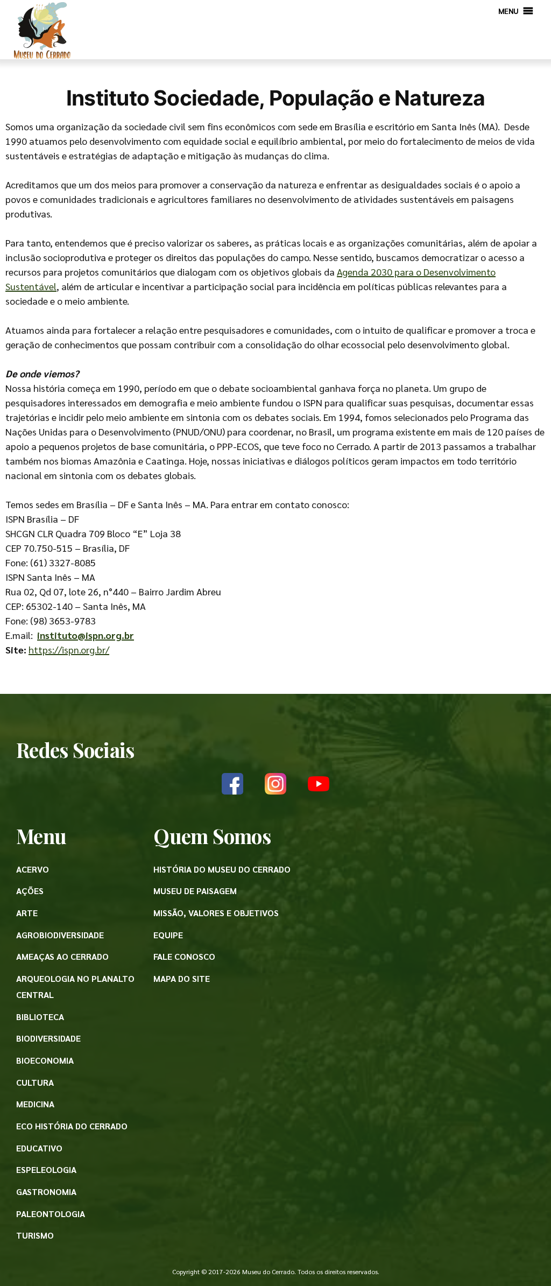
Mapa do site (181, 978)
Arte (27, 912)
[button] (508, 11)
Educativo (39, 1148)
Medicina (35, 1103)
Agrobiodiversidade (60, 934)
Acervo (32, 869)
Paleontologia (50, 1213)
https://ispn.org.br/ (69, 649)
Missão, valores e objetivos (216, 912)
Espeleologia (46, 1169)
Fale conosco (184, 956)
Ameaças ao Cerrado (62, 956)
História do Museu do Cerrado (222, 869)
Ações (30, 890)
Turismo (35, 1235)
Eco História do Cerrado (72, 1126)
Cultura (35, 1082)
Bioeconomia (45, 1060)
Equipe (168, 934)
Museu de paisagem (195, 890)
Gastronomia (46, 1191)
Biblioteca (40, 1016)
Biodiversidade (48, 1038)
